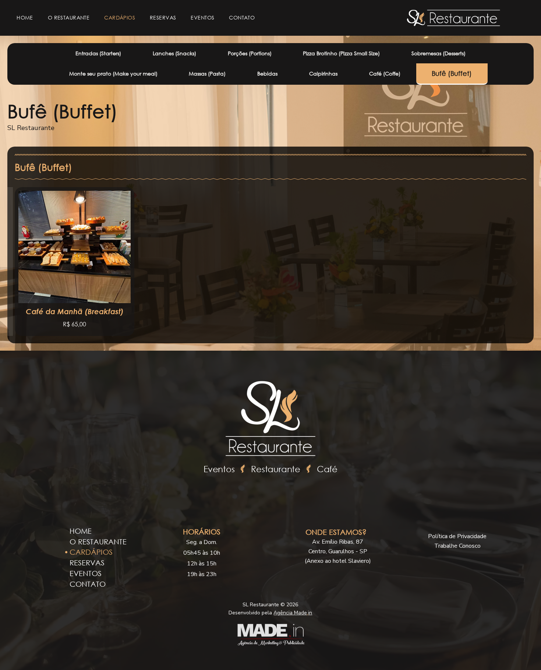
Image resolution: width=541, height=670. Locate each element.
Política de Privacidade (457, 536)
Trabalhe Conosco (457, 546)
